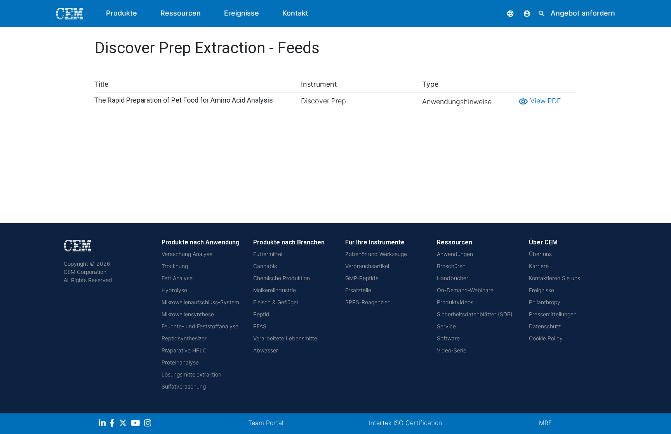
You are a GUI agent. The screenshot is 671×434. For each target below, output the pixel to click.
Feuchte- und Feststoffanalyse (200, 326)
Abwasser (265, 350)
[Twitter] (124, 424)
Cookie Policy (546, 338)
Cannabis (265, 266)
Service (446, 326)
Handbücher (452, 278)
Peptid (261, 314)
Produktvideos (455, 302)
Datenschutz (545, 326)
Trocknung (175, 266)
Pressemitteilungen (553, 314)
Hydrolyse (174, 290)
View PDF (539, 101)
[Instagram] (148, 424)
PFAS (259, 326)
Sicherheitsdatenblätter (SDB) (475, 314)
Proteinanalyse (180, 362)
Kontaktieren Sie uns (554, 278)
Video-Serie (451, 350)
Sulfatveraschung (184, 386)
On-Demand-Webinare (465, 290)
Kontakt (295, 13)
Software (448, 338)
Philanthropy (544, 302)
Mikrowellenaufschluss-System (200, 302)
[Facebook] (114, 424)
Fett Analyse (177, 278)
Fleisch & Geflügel (275, 302)
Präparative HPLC (184, 350)
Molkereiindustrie (274, 290)
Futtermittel (267, 254)
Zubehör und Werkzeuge (376, 254)
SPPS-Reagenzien (368, 302)
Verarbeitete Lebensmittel (285, 338)
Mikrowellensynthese (188, 314)
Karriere (539, 266)
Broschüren (451, 266)
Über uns (540, 254)
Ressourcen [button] (180, 13)
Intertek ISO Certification (405, 423)
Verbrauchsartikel (367, 266)
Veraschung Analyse (187, 254)
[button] (504, 13)
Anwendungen (455, 254)
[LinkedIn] (103, 424)
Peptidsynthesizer (184, 338)
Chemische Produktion (281, 278)
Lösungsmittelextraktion (191, 374)
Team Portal (265, 423)
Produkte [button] (121, 13)
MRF (545, 423)
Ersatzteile (358, 290)
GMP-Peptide (362, 278)
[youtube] (136, 424)
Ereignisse (241, 13)
